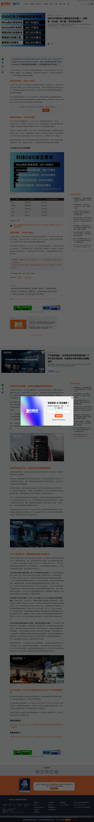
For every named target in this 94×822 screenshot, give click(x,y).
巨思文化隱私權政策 (61, 419)
